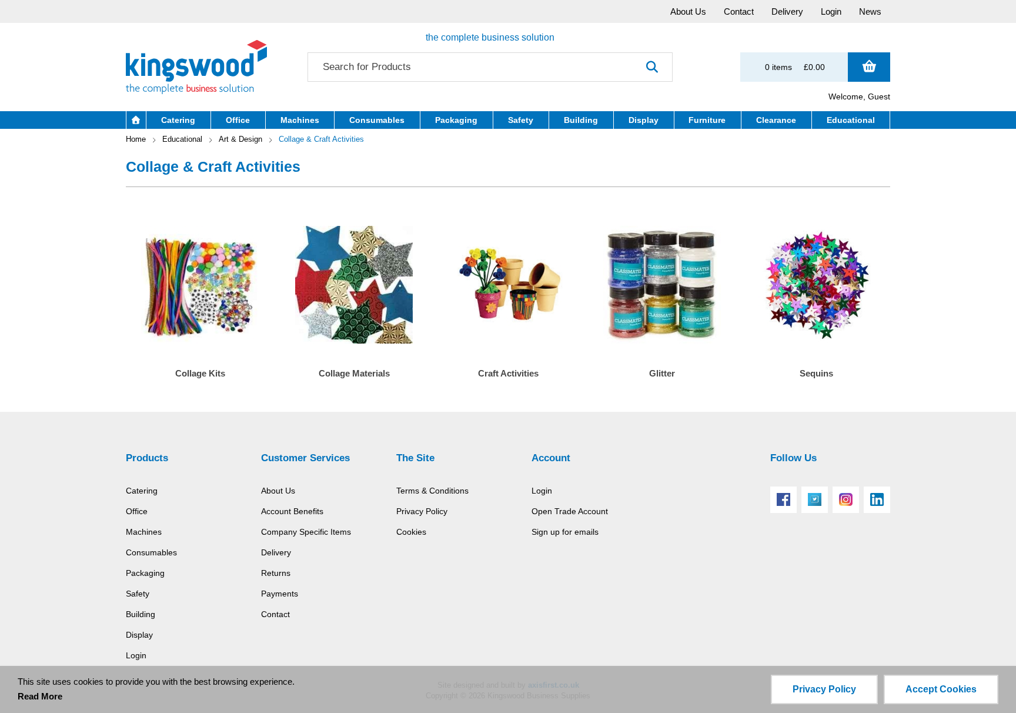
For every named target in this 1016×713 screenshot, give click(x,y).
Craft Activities (508, 373)
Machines (144, 532)
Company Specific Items (306, 532)
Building (140, 614)
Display (139, 635)
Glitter (662, 373)
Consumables (151, 552)
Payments (279, 593)
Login (136, 655)
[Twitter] (814, 500)
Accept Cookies (941, 689)
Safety (137, 593)
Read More (40, 696)
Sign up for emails (565, 532)
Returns (275, 573)
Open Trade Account (570, 511)
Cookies (411, 532)
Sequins (816, 373)
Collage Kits (200, 373)
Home (136, 139)
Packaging (145, 573)
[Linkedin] (877, 500)
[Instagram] (846, 500)
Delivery (276, 552)
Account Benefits (292, 511)
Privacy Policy (421, 511)
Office (137, 511)
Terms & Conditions (432, 491)
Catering (142, 491)
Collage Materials (354, 373)
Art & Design (240, 139)
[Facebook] (783, 500)
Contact (275, 614)
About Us (278, 491)
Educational (182, 139)
